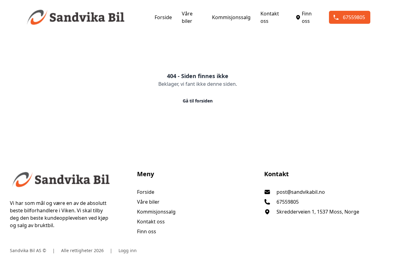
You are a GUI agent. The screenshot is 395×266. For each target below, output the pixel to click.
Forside (163, 17)
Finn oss (307, 17)
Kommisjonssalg (231, 17)
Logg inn (127, 250)
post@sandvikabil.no (300, 192)
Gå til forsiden (198, 101)
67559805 (354, 17)
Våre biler (187, 17)
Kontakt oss (269, 17)
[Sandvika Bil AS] (70, 179)
